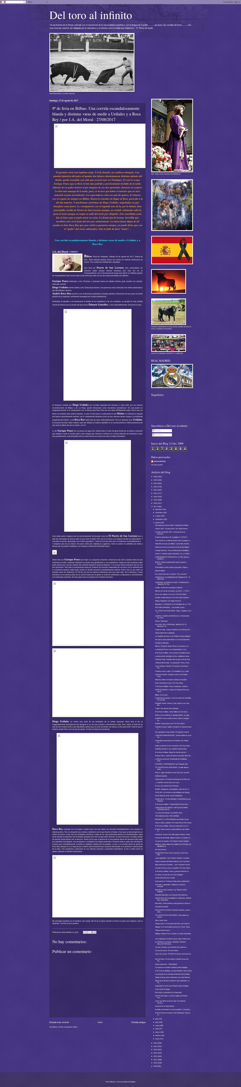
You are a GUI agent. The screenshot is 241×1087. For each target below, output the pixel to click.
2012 (155, 1056)
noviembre (159, 512)
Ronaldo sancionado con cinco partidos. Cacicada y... (173, 1009)
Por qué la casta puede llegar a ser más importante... (173, 639)
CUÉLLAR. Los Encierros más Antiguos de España (172, 792)
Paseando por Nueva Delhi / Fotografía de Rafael (171, 525)
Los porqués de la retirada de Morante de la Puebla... (173, 974)
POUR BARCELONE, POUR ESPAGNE (168, 796)
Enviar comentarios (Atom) (68, 1027)
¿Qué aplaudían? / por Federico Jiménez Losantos (172, 858)
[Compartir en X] (89, 932)
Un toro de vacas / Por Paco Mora (166, 950)
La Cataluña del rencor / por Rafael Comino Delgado (172, 636)
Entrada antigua (138, 1022)
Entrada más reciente (59, 1022)
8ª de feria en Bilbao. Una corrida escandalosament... (173, 653)
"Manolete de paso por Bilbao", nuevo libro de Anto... (172, 544)
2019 (155, 500)
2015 (155, 1046)
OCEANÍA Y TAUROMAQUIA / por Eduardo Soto (171, 764)
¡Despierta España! (161, 906)
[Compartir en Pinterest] (95, 932)
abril (157, 1029)
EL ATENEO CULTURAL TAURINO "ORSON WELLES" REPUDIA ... (170, 943)
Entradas (157, 431)
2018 (155, 503)
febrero (158, 1035)
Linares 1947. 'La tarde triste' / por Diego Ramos (171, 528)
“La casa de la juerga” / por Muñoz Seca (168, 813)
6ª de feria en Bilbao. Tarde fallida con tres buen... (171, 712)
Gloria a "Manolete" (161, 621)
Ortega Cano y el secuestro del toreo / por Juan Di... (173, 923)
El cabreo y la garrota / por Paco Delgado (169, 874)
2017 (155, 506)
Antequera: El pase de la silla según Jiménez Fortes (172, 834)
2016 (155, 1043)
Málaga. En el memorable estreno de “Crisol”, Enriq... (173, 927)
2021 (155, 493)
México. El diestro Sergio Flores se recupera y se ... (172, 646)
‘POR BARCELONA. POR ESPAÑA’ (167, 816)
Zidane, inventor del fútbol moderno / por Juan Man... (173, 861)
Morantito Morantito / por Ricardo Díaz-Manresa (171, 895)
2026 (155, 476)
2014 (155, 1049)
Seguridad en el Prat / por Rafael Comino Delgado (172, 986)
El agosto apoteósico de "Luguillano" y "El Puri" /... (172, 537)
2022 (155, 490)
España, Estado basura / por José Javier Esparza (172, 597)
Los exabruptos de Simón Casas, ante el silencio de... (173, 939)
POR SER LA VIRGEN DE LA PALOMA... (169, 992)
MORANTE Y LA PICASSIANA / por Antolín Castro (172, 819)
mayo (157, 1025)
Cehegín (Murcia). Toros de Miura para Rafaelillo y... (172, 550)
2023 (155, 487)
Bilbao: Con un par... (162, 695)
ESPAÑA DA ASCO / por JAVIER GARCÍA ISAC (171, 749)
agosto (157, 522)
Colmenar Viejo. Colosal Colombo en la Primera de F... (173, 629)
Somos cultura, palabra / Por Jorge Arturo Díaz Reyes (173, 823)
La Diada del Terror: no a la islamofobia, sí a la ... (171, 649)
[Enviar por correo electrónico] (84, 932)
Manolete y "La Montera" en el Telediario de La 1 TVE (173, 604)
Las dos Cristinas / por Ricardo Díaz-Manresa (170, 947)
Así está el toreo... (161, 849)
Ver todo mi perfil (156, 465)
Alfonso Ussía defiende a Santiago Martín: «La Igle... (172, 715)
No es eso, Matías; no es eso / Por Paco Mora (170, 594)
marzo (157, 1032)
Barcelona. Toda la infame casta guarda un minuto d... (173, 903)
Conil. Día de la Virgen (162, 989)
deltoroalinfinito (160, 461)
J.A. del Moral (60, 251)
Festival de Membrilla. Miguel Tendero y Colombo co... (173, 838)
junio (157, 1022)
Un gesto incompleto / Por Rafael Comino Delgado (172, 841)
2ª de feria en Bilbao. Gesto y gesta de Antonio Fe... (172, 871)
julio (156, 1019)
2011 (155, 1059)
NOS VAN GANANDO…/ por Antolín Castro (170, 607)
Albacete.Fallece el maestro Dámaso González (171, 679)
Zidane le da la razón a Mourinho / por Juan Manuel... (173, 977)
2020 (155, 496)
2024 (155, 483)
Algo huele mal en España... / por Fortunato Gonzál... (173, 864)
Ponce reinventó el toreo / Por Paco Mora (169, 683)
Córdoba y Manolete (162, 643)
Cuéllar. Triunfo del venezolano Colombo (168, 587)
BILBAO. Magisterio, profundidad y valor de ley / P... (172, 789)
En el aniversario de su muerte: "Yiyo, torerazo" (171, 574)
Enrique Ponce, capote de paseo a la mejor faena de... (173, 755)
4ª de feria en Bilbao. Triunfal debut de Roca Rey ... (172, 804)
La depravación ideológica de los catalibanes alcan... (173, 656)
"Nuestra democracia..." (163, 930)
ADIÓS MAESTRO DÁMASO (165, 633)
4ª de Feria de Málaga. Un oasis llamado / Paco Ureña (173, 971)
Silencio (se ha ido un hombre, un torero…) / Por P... (172, 591)
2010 (155, 1063)
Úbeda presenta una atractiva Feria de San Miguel (172, 547)
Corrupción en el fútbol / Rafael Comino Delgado (171, 967)
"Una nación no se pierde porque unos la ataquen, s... (173, 540)
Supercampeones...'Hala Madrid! (166, 964)
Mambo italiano (160, 571)
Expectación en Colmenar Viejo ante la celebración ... (173, 881)
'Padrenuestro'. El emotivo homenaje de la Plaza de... (173, 779)
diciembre (158, 509)
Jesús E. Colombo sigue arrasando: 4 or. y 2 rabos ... (173, 553)
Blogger (132, 1082)
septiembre (159, 519)
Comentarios (158, 435)
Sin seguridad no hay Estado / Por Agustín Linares (172, 732)
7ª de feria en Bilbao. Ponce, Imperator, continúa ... (172, 686)
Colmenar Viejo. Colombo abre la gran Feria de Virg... (173, 659)
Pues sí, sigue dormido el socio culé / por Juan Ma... (172, 772)
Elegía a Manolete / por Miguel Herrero (168, 601)
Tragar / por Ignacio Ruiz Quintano (167, 708)
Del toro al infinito (90, 14)
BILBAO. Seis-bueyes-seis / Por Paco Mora (170, 723)
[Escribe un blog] (87, 932)
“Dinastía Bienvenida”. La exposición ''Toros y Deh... (172, 663)
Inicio (100, 1022)
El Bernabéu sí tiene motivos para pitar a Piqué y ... (172, 567)
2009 (155, 1066)
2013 (155, 1053)
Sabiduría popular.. (161, 776)
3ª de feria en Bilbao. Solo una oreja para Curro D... (172, 826)
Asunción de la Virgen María (164, 1006)
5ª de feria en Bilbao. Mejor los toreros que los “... (171, 752)
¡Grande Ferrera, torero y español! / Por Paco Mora (172, 868)
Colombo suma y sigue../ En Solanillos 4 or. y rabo (172, 671)
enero (157, 1039)
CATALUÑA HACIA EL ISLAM (165, 878)
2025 (155, 480)
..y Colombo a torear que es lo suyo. (167, 782)
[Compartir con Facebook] (92, 932)
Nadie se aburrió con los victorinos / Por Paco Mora (172, 746)
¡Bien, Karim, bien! (161, 920)
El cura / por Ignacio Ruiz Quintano (167, 786)
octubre (158, 516)
